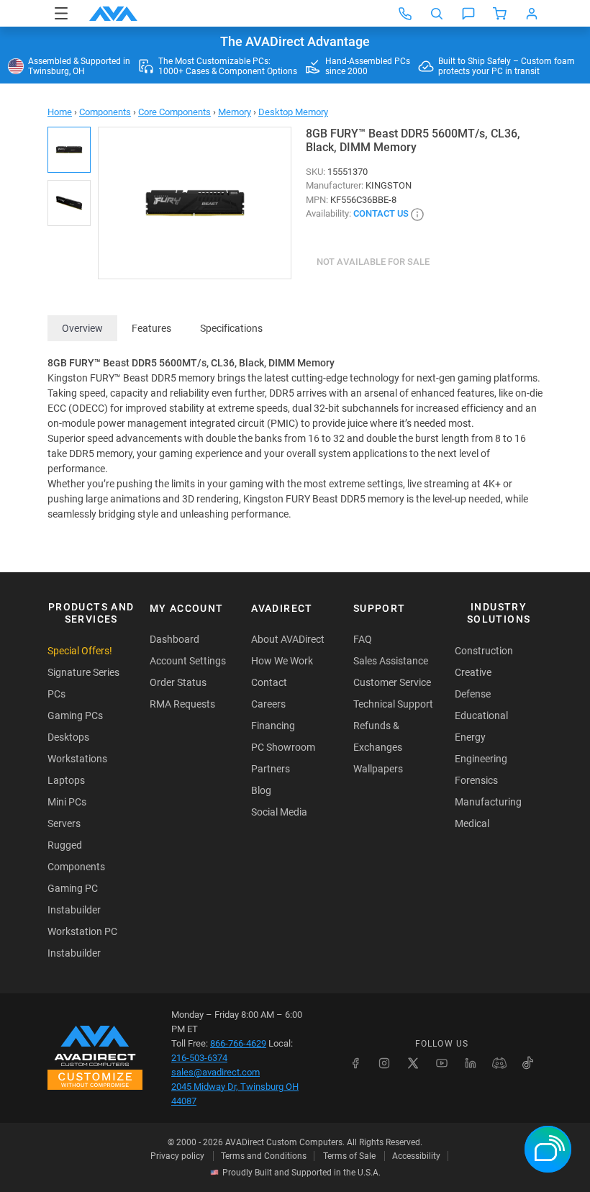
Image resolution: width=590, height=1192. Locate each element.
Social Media (279, 812)
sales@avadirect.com (215, 1072)
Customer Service (392, 682)
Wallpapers (378, 769)
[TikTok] (528, 1063)
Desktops (68, 737)
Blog (261, 790)
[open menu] (61, 13)
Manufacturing (488, 802)
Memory (234, 112)
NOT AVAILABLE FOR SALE (373, 261)
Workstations (77, 758)
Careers (268, 704)
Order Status (178, 682)
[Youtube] (441, 1063)
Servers (64, 823)
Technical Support (393, 704)
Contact (269, 682)
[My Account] (532, 13)
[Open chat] (468, 13)
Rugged (64, 845)
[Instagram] (384, 1063)
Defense (473, 694)
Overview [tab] (82, 328)
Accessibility (416, 1156)
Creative (473, 672)
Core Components (174, 112)
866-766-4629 (238, 1043)
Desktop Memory (293, 112)
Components (105, 112)
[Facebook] (355, 1063)
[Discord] (499, 1063)
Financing (273, 725)
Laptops (66, 780)
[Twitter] (413, 1063)
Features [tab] (151, 328)
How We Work (282, 661)
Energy (470, 737)
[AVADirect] (113, 13)
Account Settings (188, 661)
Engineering (481, 758)
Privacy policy (177, 1156)
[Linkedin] (470, 1063)
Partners (270, 769)
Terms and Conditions (264, 1156)
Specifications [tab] (231, 328)
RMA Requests (182, 704)
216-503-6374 (199, 1057)
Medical (472, 823)
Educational (481, 715)
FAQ (362, 639)
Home (59, 112)
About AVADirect (287, 639)
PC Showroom (283, 747)
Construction (484, 650)
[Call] (405, 13)
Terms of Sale (349, 1156)
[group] (195, 203)
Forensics (476, 780)
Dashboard (174, 639)
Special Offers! (79, 650)
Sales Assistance (390, 661)
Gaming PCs (75, 715)
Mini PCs (66, 802)
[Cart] (500, 13)
